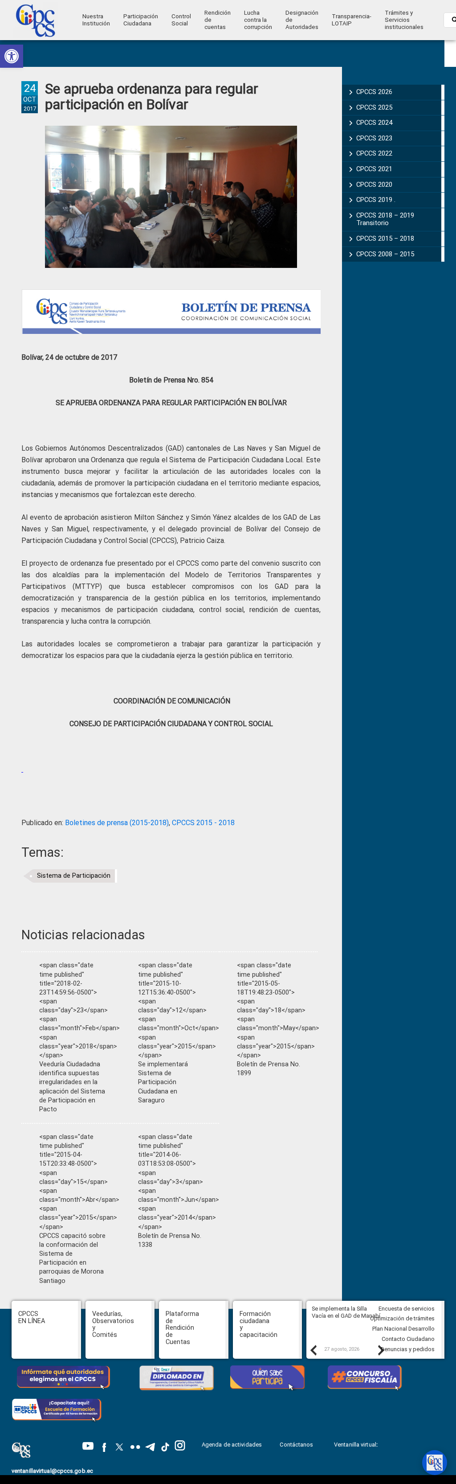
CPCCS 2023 (374, 138)
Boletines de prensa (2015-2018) (117, 822)
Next (380, 1350)
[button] (11, 56)
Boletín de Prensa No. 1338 (169, 1240)
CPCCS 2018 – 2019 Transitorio (385, 219)
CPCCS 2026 (374, 92)
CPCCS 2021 (374, 169)
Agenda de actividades (232, 1444)
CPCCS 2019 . (375, 200)
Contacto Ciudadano (408, 1339)
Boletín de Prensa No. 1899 (268, 1069)
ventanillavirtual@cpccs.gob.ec (52, 1471)
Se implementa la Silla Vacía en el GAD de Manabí (347, 1312)
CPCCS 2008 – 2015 (385, 254)
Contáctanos (297, 1444)
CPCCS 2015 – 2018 (385, 238)
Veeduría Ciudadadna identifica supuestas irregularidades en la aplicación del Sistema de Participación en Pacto (72, 1087)
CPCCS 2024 (374, 123)
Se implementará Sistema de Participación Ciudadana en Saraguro (163, 1082)
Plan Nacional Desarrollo (403, 1328)
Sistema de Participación (73, 876)
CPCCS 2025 (374, 107)
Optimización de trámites (402, 1318)
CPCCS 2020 (374, 185)
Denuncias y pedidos (408, 1349)
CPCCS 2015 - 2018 (203, 822)
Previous (313, 1350)
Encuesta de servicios (407, 1308)
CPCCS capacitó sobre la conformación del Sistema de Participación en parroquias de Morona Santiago (72, 1258)
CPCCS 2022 (374, 153)
